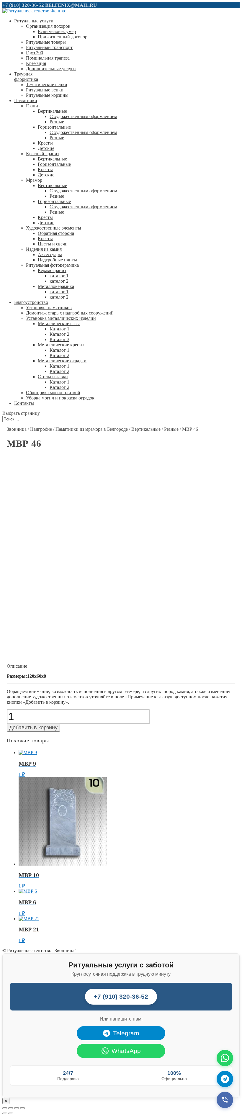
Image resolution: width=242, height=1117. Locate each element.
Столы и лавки (53, 376)
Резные (57, 121)
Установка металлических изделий (61, 318)
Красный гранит (42, 153)
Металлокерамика (56, 286)
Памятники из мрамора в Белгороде (91, 429)
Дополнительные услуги (51, 68)
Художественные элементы (53, 227)
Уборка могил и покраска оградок (60, 397)
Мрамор (34, 180)
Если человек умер (57, 31)
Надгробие (41, 429)
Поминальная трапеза (48, 57)
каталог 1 (59, 275)
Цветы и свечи (53, 243)
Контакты (24, 403)
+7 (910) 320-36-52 (23, 5)
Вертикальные (52, 111)
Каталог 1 (59, 328)
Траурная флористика (26, 76)
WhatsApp (126, 1050)
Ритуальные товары (46, 42)
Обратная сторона (56, 233)
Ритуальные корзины (47, 95)
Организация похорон (48, 26)
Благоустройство (31, 302)
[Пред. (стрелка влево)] (4, 1113)
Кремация (36, 63)
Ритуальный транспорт (49, 47)
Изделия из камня (44, 249)
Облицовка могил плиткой (53, 392)
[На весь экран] (16, 1108)
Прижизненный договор (62, 36)
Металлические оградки (62, 360)
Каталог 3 (59, 339)
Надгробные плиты (57, 259)
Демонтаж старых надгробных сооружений (70, 312)
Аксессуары (50, 254)
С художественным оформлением (83, 116)
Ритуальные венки (44, 89)
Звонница (17, 429)
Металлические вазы (59, 323)
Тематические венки (46, 84)
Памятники (25, 100)
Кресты (45, 142)
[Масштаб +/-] (22, 1108)
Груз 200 (34, 52)
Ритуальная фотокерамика (52, 265)
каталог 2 (59, 281)
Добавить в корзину (33, 728)
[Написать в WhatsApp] (225, 1058)
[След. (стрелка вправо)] (10, 1113)
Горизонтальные (54, 127)
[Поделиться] (10, 1108)
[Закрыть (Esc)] (4, 1108)
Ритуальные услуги (33, 20)
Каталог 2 (59, 334)
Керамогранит (52, 270)
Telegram (126, 1033)
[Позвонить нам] (225, 1100)
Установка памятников (49, 307)
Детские (46, 148)
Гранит (33, 105)
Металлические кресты (61, 344)
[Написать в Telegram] (225, 1079)
